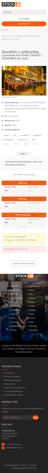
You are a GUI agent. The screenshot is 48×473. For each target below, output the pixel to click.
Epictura (24, 465)
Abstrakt (32, 286)
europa (6, 144)
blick (34, 139)
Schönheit (33, 330)
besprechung (23, 139)
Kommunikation (17, 298)
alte (14, 135)
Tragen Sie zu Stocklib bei (14, 388)
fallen (26, 144)
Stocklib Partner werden (13, 395)
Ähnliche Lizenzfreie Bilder (23, 264)
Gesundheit (15, 290)
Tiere (13, 318)
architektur (25, 135)
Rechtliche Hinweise (11, 377)
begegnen (37, 135)
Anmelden (25, 19)
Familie (32, 302)
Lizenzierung (8, 373)
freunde (32, 148)
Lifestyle (32, 310)
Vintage (14, 330)
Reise (31, 322)
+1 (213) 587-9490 (13, 444)
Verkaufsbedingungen (12, 380)
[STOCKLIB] (11, 4)
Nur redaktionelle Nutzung (24, 175)
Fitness (32, 306)
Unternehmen (16, 326)
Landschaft (15, 306)
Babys (31, 290)
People (32, 318)
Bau (30, 294)
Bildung (32, 298)
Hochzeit (14, 294)
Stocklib (33, 465)
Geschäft (14, 286)
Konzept (14, 302)
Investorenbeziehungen (13, 391)
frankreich (7, 148)
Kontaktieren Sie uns (14, 448)
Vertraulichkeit (9, 384)
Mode (31, 314)
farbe (35, 144)
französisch (20, 148)
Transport (14, 322)
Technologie (16, 310)
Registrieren (23, 24)
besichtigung (8, 139)
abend (6, 135)
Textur (13, 314)
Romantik (33, 326)
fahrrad (16, 144)
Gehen (35, 418)
